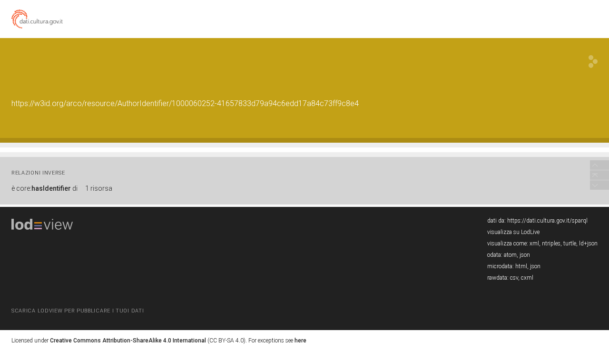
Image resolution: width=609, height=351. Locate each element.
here (300, 340)
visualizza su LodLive (513, 232)
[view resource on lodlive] (593, 61)
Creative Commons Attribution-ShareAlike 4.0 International (128, 340)
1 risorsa (98, 188)
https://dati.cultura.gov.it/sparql (547, 220)
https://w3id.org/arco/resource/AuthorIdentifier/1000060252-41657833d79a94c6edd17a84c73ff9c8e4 (185, 103)
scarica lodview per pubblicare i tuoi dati (77, 311)
